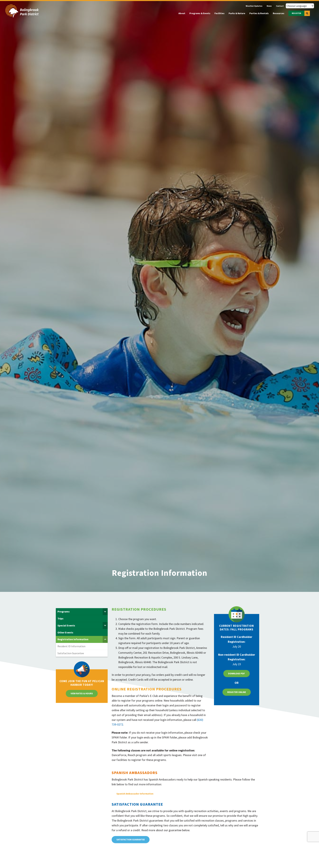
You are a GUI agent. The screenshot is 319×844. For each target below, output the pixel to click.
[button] (307, 13)
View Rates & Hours (82, 693)
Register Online (236, 692)
